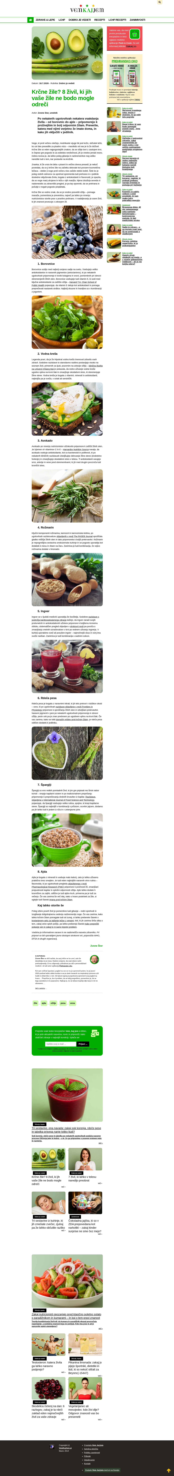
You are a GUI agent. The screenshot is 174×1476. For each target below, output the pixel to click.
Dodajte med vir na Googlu (102, 1470)
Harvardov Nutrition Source (76, 449)
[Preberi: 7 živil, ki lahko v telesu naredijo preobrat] (85, 1149)
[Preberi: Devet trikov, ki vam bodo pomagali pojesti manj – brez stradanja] (114, 133)
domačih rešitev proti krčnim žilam (72, 719)
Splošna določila (91, 1449)
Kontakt (87, 1464)
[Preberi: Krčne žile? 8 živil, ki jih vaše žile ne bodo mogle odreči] (50, 1149)
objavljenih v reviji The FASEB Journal (75, 536)
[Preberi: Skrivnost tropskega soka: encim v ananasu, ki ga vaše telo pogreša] (114, 119)
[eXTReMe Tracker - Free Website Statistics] (51, 1448)
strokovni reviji (77, 626)
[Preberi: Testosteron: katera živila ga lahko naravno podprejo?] (50, 1335)
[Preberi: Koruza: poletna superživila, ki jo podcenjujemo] (114, 250)
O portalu (93, 1445)
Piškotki (87, 1456)
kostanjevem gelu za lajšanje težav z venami (53, 920)
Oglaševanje (89, 1460)
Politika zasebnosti (92, 1453)
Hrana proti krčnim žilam (60, 900)
